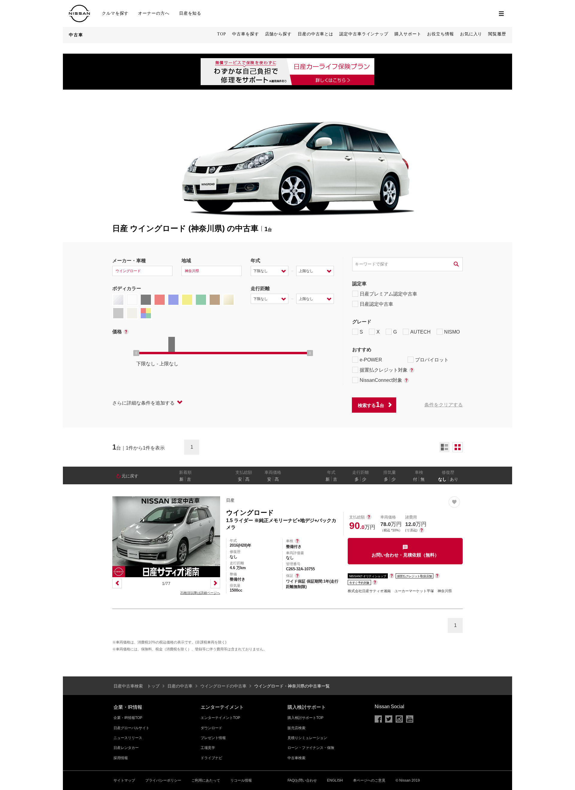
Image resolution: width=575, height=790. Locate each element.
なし (442, 479)
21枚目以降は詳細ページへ (200, 593)
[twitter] (388, 719)
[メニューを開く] (501, 13)
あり (454, 479)
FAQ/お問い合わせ (302, 780)
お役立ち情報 (440, 34)
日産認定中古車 (376, 304)
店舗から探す (278, 34)
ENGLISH (335, 780)
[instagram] (399, 719)
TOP (221, 34)
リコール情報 (241, 780)
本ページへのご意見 (369, 780)
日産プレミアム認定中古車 (388, 293)
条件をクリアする (443, 404)
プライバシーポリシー (163, 780)
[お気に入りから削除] (454, 502)
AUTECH (420, 331)
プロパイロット (432, 359)
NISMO (452, 331)
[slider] (136, 353)
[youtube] (409, 719)
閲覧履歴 (497, 34)
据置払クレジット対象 (384, 370)
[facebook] (378, 719)
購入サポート (407, 34)
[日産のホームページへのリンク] (79, 7)
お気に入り (471, 34)
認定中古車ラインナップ (363, 34)
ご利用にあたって (205, 780)
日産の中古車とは (315, 34)
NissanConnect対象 (381, 380)
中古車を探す (245, 34)
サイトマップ (124, 780)
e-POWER (371, 359)
